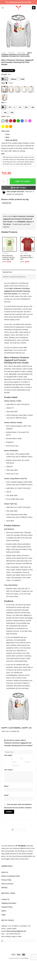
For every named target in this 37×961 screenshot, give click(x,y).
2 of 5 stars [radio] (16, 758)
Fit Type (4, 74)
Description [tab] (7, 272)
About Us (4, 872)
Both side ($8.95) (11, 140)
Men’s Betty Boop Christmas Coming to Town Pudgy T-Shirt (8, 257)
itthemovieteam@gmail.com (16, 931)
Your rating (8, 755)
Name (6, 786)
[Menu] (2, 7)
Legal (3, 915)
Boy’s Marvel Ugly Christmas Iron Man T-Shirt (26, 257)
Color (3, 116)
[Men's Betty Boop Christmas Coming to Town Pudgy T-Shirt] (10, 244)
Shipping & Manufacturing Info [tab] (14, 277)
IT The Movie (21, 846)
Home (3, 53)
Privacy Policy (6, 880)
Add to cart (22, 181)
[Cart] (34, 7)
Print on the (5, 131)
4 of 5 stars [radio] (21, 762)
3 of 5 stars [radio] (8, 762)
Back (7, 137)
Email (6, 795)
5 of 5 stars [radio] (8, 765)
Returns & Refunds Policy (10, 876)
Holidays (11, 53)
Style (4, 83)
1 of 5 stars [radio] (7, 758)
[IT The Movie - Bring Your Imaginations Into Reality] (18, 7)
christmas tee (6, 203)
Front (8, 134)
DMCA (3, 911)
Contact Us (5, 899)
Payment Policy (6, 907)
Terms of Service (7, 884)
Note (3, 153)
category (24, 222)
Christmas (21, 53)
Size (3, 102)
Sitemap (4, 887)
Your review (8, 770)
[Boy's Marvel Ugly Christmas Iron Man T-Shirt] (27, 244)
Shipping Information (8, 903)
